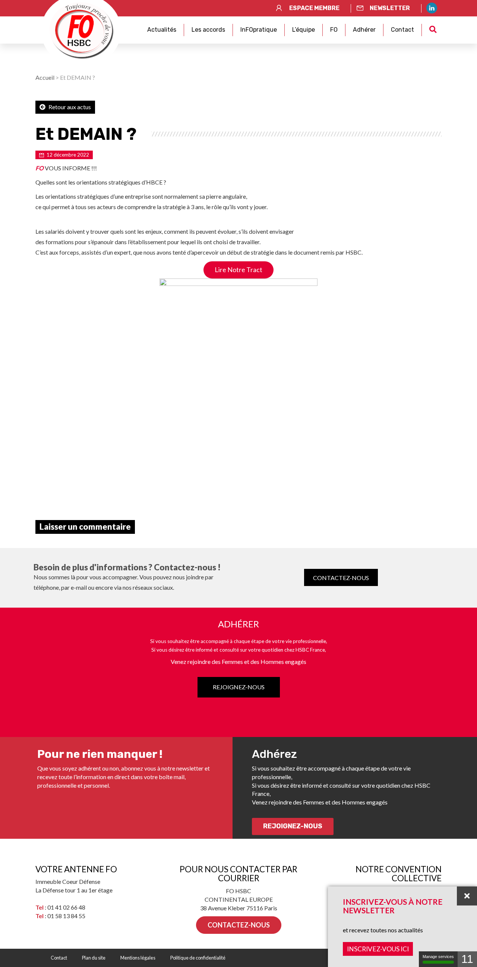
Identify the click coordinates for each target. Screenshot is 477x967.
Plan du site (93, 958)
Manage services (438, 956)
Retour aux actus (69, 106)
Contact (402, 29)
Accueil (44, 77)
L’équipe (303, 29)
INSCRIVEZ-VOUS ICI (378, 949)
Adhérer (364, 29)
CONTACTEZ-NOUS (341, 577)
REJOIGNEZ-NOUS (239, 686)
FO (334, 29)
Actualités (161, 29)
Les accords (208, 29)
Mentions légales (137, 958)
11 (467, 959)
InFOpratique (258, 29)
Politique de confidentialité (197, 958)
